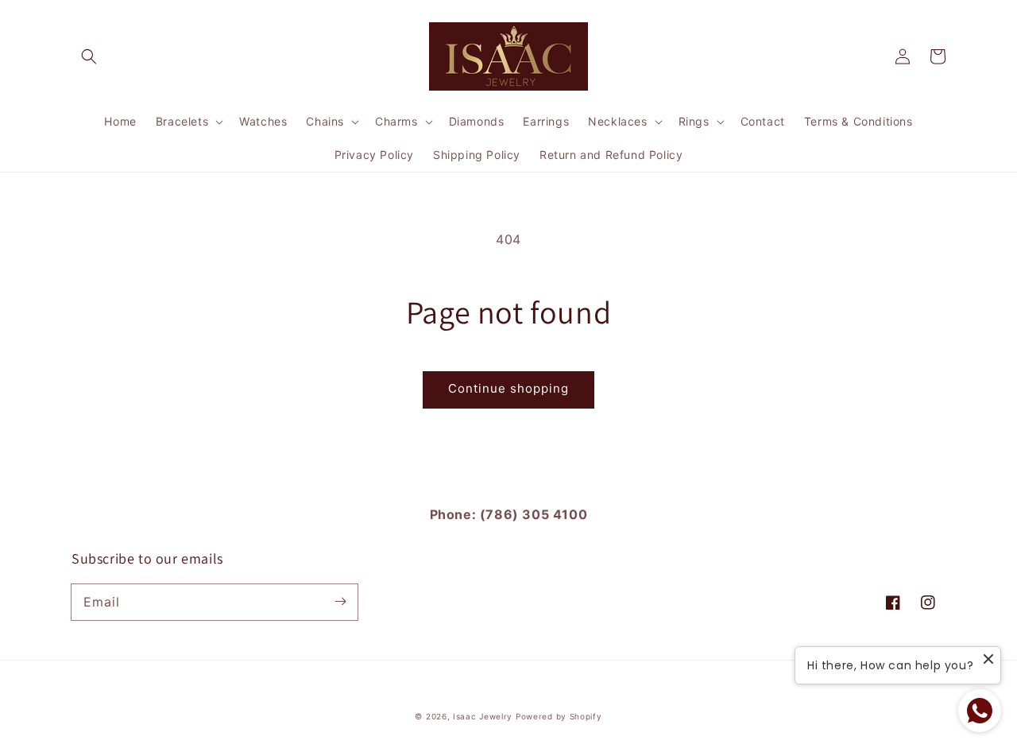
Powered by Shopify (559, 716)
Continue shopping (508, 388)
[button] (89, 56)
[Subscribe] (340, 601)
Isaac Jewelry (482, 716)
